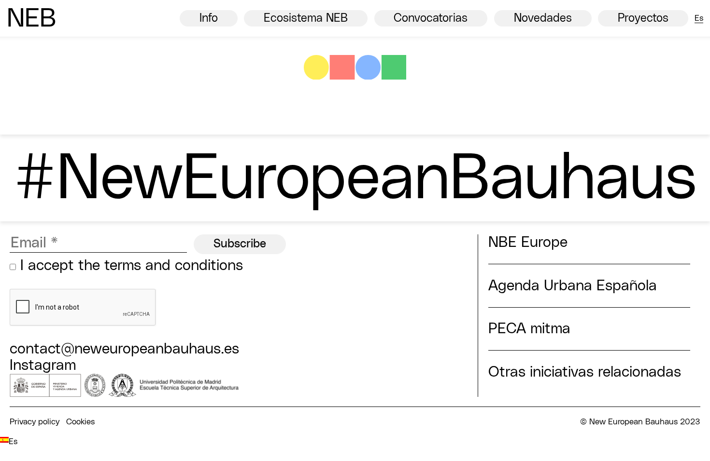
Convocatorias (431, 18)
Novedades (543, 18)
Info (208, 18)
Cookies (80, 422)
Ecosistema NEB (306, 18)
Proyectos (643, 18)
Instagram (43, 365)
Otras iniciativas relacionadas (584, 372)
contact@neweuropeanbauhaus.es (124, 349)
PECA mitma (529, 329)
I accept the (129, 265)
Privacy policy (34, 422)
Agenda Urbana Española (572, 286)
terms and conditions (173, 265)
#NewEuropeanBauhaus (355, 179)
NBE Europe (528, 242)
